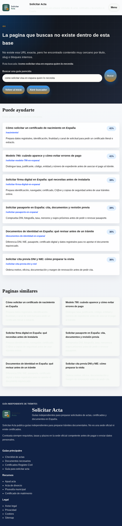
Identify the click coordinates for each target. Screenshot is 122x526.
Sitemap (9, 517)
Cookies (9, 514)
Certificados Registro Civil (19, 465)
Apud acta (10, 481)
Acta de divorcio (13, 485)
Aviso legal (11, 506)
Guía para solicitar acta (17, 469)
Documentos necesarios (18, 461)
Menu (114, 7)
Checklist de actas (14, 457)
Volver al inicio (13, 90)
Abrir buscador (38, 90)
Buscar (110, 76)
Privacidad (10, 510)
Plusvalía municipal (15, 489)
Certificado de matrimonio (18, 493)
